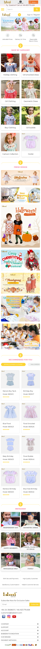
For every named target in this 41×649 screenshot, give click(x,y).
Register (37, 15)
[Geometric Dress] (30, 521)
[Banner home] (20, 226)
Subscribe (34, 604)
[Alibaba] (33, 2)
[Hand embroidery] (20, 336)
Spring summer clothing (13, 364)
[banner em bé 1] (20, 283)
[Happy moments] (10, 541)
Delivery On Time (20, 39)
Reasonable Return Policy (33, 40)
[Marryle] (20, 2)
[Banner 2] (20, 195)
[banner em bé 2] (20, 260)
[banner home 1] (20, 177)
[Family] (30, 562)
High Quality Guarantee (30, 578)
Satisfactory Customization (10, 584)
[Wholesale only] (10, 562)
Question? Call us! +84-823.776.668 (21, 5)
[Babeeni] (7, 2)
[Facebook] (3, 617)
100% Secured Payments (11, 578)
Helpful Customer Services (30, 584)
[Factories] (20, 309)
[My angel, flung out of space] (30, 541)
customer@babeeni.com (11, 613)
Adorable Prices (8, 39)
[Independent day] (10, 521)
